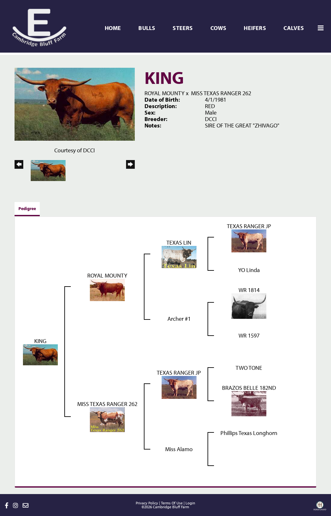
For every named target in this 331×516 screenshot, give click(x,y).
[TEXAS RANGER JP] (248, 240)
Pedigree (27, 208)
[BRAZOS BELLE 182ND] (248, 403)
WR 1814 (249, 290)
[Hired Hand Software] (320, 508)
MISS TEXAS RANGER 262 (221, 93)
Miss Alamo (179, 449)
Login (190, 503)
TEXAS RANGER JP (249, 226)
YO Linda (249, 270)
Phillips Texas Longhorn (248, 433)
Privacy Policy (147, 503)
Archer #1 (179, 318)
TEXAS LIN (178, 242)
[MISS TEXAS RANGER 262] (107, 419)
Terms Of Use (172, 503)
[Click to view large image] (75, 103)
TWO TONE (249, 367)
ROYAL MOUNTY (164, 93)
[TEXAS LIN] (179, 256)
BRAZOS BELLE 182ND (249, 387)
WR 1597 (249, 335)
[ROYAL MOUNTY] (107, 289)
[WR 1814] (248, 305)
